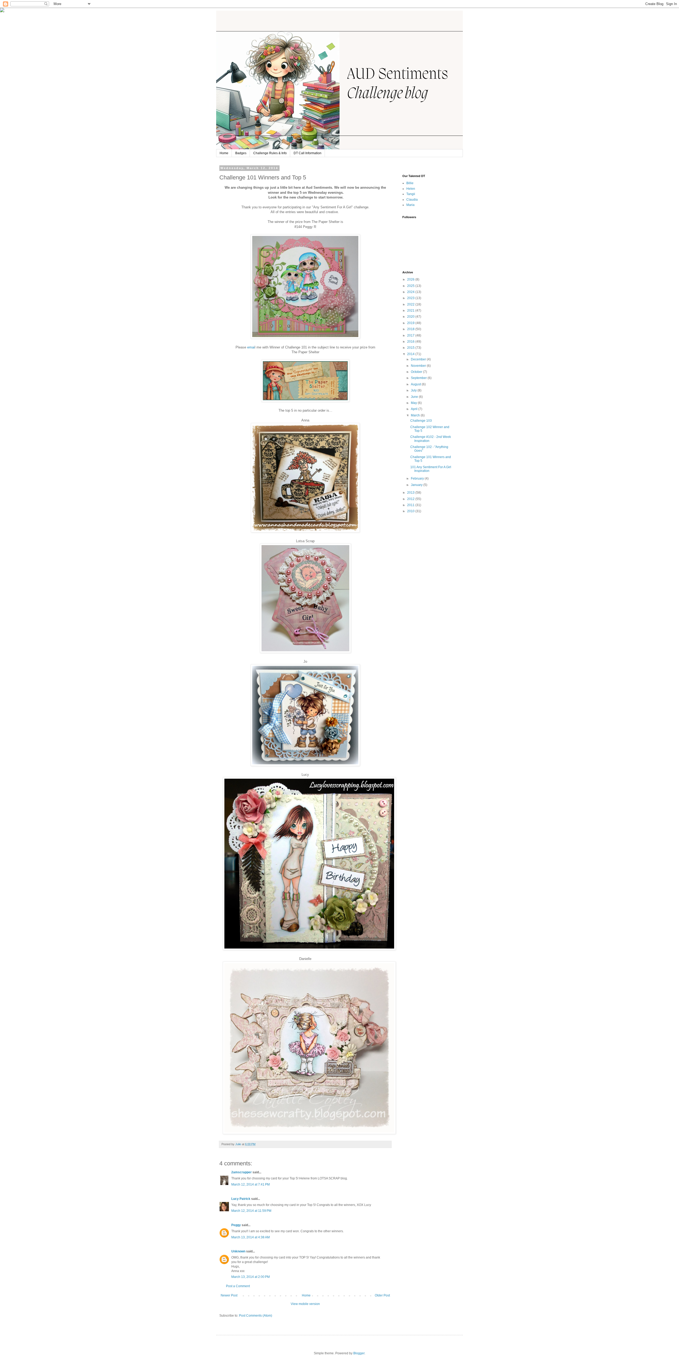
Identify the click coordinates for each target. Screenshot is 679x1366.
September (419, 378)
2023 (411, 298)
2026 (411, 279)
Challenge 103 (421, 421)
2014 (411, 354)
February (418, 478)
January (417, 485)
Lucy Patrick (240, 1199)
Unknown (238, 1251)
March (416, 415)
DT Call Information (307, 153)
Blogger (358, 1353)
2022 (411, 304)
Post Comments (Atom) (255, 1315)
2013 (411, 492)
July (414, 390)
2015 (411, 348)
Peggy (236, 1225)
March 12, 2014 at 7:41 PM (250, 1184)
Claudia (412, 199)
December (419, 359)
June (415, 397)
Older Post (382, 1295)
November (419, 366)
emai (251, 347)
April (414, 409)
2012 (411, 499)
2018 (411, 329)
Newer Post (229, 1295)
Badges (240, 153)
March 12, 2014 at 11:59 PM (251, 1211)
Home (224, 153)
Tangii (410, 194)
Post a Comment (238, 1286)
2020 (411, 316)
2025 (411, 286)
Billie (410, 183)
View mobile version (305, 1304)
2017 (411, 335)
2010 (411, 511)
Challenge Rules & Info (270, 153)
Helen (410, 189)
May (414, 403)
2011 (411, 505)
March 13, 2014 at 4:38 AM (250, 1237)
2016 (411, 341)
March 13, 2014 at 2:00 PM (250, 1277)
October (417, 372)
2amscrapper (241, 1172)
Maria (410, 205)
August (416, 384)
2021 (411, 310)
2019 (411, 323)
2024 (411, 292)
